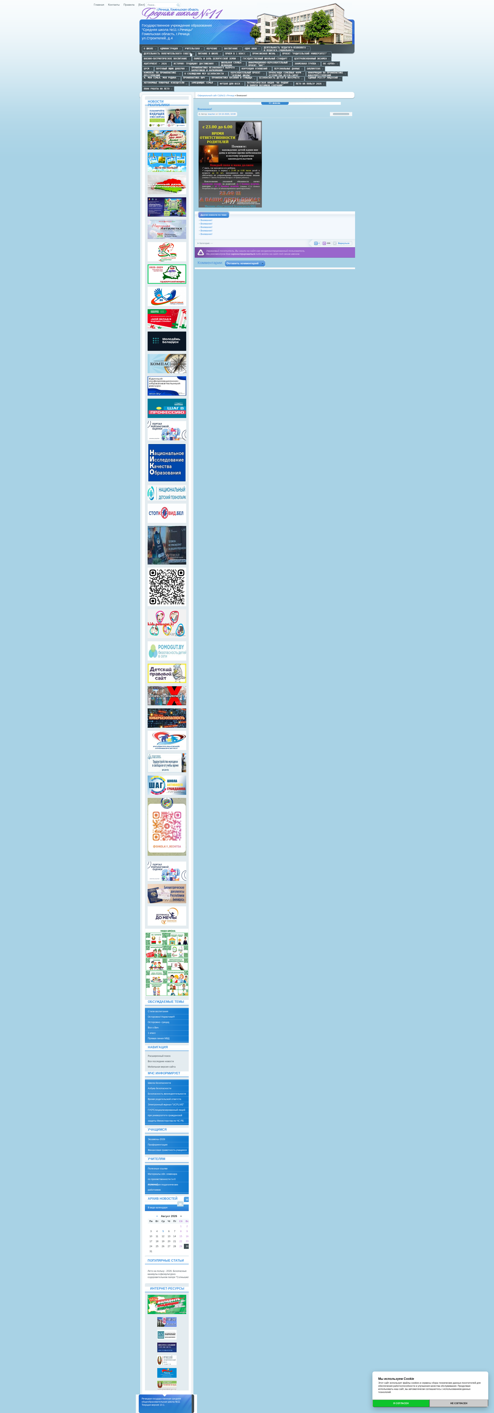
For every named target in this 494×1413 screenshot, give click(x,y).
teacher (211, 114)
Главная (99, 4)
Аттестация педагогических (163, 1184)
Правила (129, 4)
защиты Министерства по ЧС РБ (166, 1120)
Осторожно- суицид (158, 1022)
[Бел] (141, 4)
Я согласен (401, 1403)
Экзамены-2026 (156, 1139)
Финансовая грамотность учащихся (167, 1150)
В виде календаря (187, 1199)
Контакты (114, 4)
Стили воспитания (158, 1011)
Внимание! (206, 220)
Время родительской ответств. (165, 1099)
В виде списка (180, 1203)
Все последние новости (161, 1061)
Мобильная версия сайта (162, 1066)
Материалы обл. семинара (162, 1174)
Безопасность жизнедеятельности (167, 1093)
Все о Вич (153, 1027)
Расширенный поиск (159, 1056)
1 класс (152, 1033)
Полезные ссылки (157, 1168)
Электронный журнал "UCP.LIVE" (166, 1104)
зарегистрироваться (243, 254)
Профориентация (157, 1144)
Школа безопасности (159, 1083)
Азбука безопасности (159, 1088)
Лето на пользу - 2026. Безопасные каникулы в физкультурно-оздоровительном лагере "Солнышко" (168, 1274)
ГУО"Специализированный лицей (166, 1110)
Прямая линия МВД (158, 1038)
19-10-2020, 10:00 (227, 114)
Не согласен (458, 1403)
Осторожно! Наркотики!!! (161, 1016)
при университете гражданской (165, 1115)
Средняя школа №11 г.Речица (183, 13)
